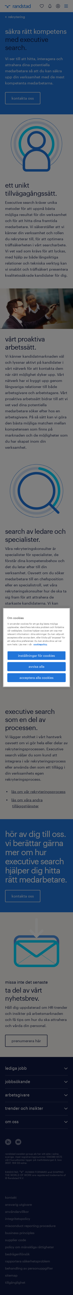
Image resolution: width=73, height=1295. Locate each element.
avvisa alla (36, 666)
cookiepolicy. (40, 644)
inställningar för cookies (36, 655)
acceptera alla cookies (36, 677)
